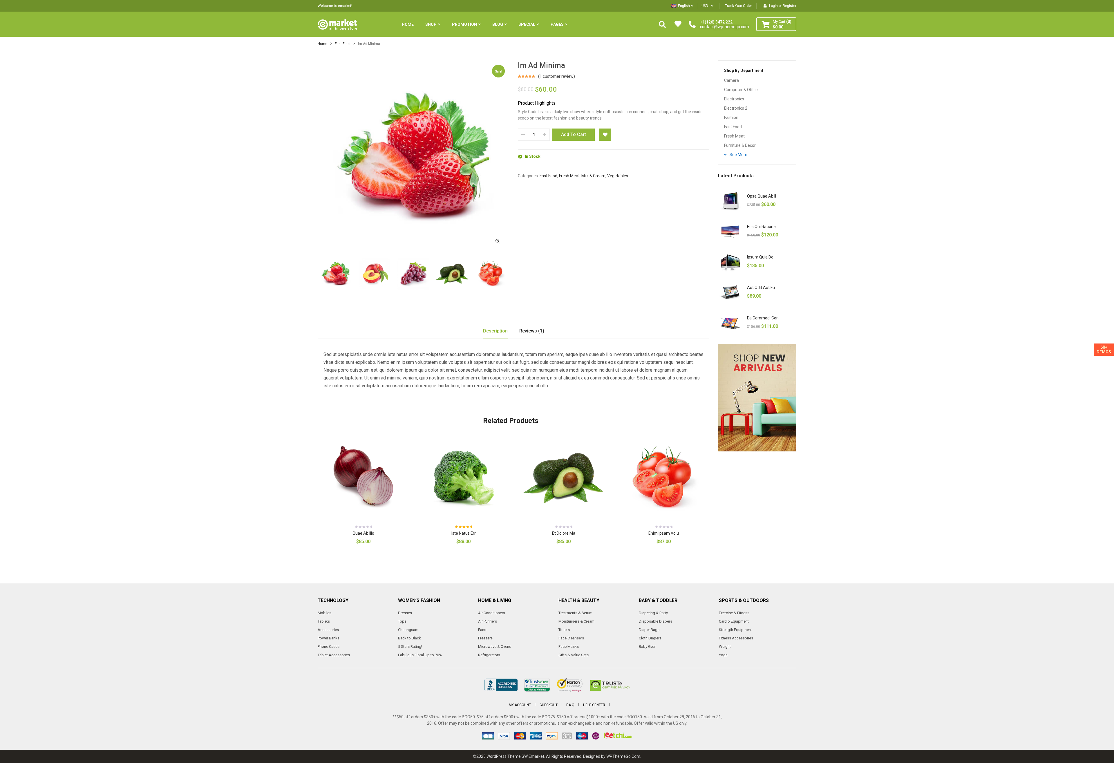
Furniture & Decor (740, 145)
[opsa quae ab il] (730, 201)
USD (704, 6)
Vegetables (617, 175)
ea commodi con (763, 318)
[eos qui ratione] (730, 231)
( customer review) (556, 76)
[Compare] (384, 547)
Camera (731, 80)
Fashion (731, 117)
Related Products (510, 421)
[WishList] (605, 135)
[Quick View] (368, 477)
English (684, 6)
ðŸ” (497, 241)
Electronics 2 (735, 108)
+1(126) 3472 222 (716, 22)
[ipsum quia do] (730, 262)
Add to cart (573, 134)
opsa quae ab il (761, 196)
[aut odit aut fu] (730, 292)
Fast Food (342, 44)
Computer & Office (741, 89)
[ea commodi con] (730, 323)
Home (322, 44)
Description (495, 331)
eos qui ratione (761, 226)
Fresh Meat (569, 175)
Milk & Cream (593, 175)
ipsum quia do (760, 257)
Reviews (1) (531, 331)
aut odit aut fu (761, 287)
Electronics (734, 99)
